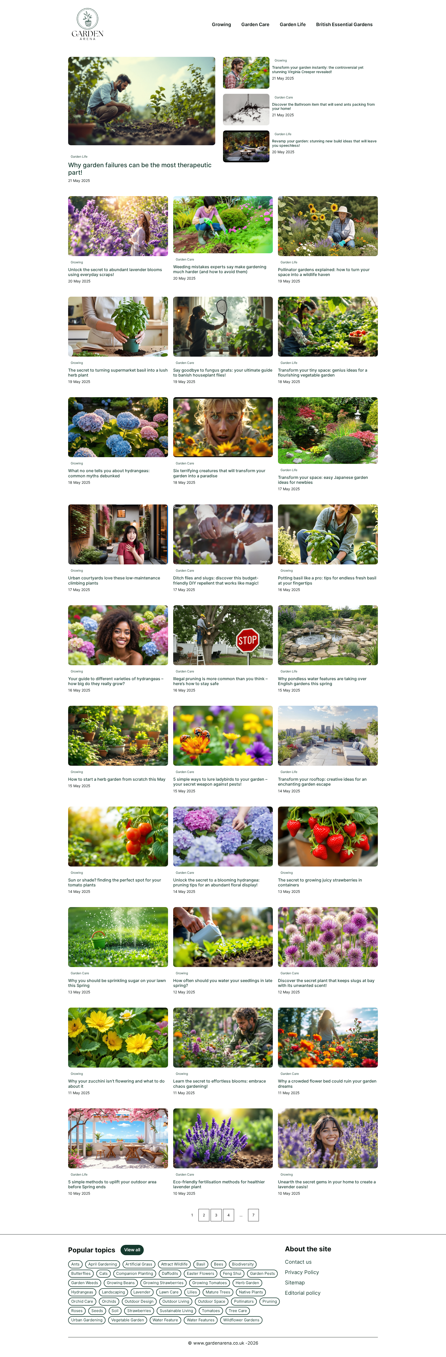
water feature (165, 1319)
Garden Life (293, 24)
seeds (97, 1310)
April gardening (102, 1264)
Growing (221, 24)
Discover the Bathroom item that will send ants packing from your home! (323, 106)
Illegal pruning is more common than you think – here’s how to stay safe (220, 681)
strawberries (139, 1310)
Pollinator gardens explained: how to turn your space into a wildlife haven (324, 272)
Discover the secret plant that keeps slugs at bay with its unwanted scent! (326, 983)
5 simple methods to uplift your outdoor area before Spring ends (112, 1184)
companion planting (134, 1273)
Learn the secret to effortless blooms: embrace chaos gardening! (219, 1083)
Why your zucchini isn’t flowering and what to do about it (116, 1083)
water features (200, 1319)
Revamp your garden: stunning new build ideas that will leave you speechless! (324, 143)
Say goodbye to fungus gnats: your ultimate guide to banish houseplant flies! (222, 372)
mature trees (218, 1292)
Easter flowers (200, 1273)
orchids (109, 1301)
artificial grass (138, 1264)
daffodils (170, 1273)
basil (200, 1264)
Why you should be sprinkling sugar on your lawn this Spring (117, 983)
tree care (238, 1310)
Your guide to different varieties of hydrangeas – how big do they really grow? (115, 681)
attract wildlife (174, 1264)
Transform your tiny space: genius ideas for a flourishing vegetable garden (322, 372)
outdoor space (211, 1301)
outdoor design (139, 1301)
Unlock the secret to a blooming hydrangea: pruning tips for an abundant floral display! (216, 882)
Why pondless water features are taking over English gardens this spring (322, 681)
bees (218, 1264)
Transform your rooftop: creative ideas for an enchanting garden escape (322, 782)
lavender (141, 1292)
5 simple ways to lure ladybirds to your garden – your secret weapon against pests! (220, 782)
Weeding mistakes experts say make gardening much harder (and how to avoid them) (219, 269)
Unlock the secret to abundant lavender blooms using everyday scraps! (115, 272)
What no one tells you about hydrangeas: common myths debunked (109, 473)
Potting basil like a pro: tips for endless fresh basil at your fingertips (327, 580)
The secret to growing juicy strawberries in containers (320, 882)
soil (115, 1310)
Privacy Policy (302, 1272)
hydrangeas (82, 1292)
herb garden (247, 1282)
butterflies (81, 1273)
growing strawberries (163, 1282)
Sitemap (295, 1282)
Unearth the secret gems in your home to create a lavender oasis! (327, 1184)
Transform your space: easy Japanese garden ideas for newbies (323, 480)
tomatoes (211, 1310)
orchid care (82, 1301)
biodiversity (243, 1264)
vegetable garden (127, 1319)
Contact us (298, 1262)
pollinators (244, 1301)
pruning (269, 1301)
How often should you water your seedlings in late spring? (222, 983)
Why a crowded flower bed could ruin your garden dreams (327, 1083)
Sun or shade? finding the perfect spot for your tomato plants (114, 882)
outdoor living (175, 1301)
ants (75, 1264)
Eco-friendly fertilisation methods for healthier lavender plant (219, 1184)
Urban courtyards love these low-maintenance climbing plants (114, 580)
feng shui (232, 1273)
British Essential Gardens (344, 24)
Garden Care (255, 24)
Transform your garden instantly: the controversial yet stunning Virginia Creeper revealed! (317, 69)
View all (132, 1249)
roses (77, 1310)
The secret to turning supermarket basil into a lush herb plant (118, 372)
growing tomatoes (209, 1282)
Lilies (192, 1292)
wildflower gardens (241, 1319)
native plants (251, 1292)
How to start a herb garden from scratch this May (116, 779)
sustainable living (176, 1310)
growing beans (121, 1282)
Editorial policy (303, 1293)
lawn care (169, 1292)
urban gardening (86, 1319)
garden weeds (84, 1282)
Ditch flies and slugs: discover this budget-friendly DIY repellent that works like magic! (216, 580)
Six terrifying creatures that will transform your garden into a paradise (219, 473)
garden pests (262, 1273)
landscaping (113, 1292)
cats (103, 1273)
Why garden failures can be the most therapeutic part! (140, 168)
